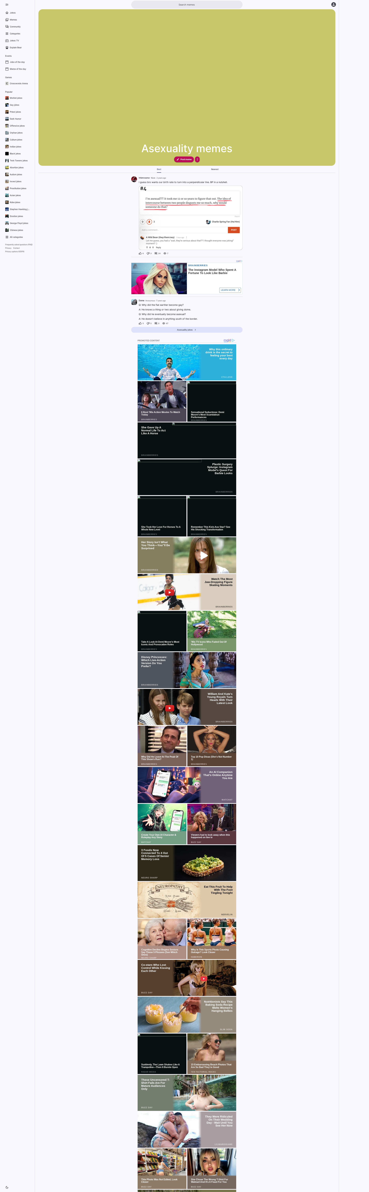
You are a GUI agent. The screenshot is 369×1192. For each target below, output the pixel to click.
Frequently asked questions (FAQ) (18, 244)
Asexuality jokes (185, 330)
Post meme (186, 159)
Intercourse (144, 177)
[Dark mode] (7, 1187)
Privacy (8, 248)
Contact (16, 248)
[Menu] (7, 5)
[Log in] (334, 4)
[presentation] (134, 302)
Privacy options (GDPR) (14, 251)
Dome (141, 300)
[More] (197, 159)
